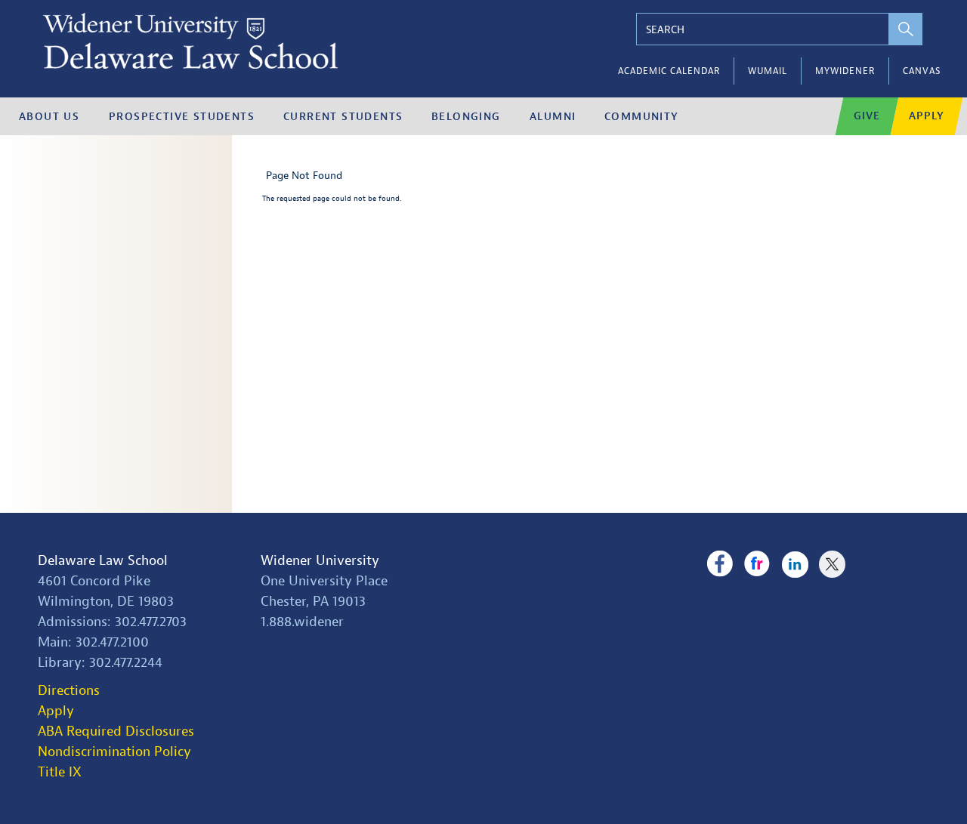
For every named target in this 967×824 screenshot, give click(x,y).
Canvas (922, 71)
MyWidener (845, 71)
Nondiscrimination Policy (114, 752)
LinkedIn (795, 564)
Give (867, 116)
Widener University (320, 560)
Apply (926, 116)
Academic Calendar (669, 71)
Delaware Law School (103, 560)
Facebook (719, 564)
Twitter (832, 564)
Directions (69, 690)
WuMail (767, 71)
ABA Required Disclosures (116, 731)
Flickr (757, 564)
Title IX (60, 772)
